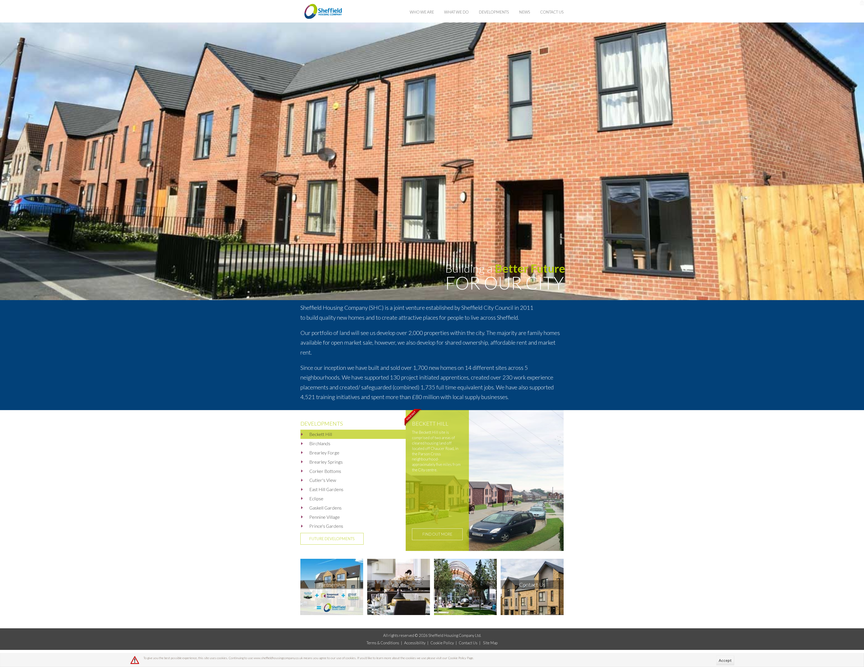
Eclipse (316, 498)
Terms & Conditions (383, 642)
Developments (494, 12)
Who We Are (422, 12)
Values (398, 584)
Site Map (490, 642)
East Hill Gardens (326, 489)
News (524, 12)
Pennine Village (324, 517)
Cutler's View (322, 480)
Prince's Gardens (326, 526)
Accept (725, 660)
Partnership (331, 584)
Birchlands (319, 443)
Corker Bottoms (325, 471)
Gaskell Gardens (325, 507)
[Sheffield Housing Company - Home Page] (323, 11)
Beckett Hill (320, 434)
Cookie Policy (442, 642)
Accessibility (414, 642)
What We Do (456, 12)
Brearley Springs (326, 462)
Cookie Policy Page (460, 658)
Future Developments (332, 538)
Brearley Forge (324, 452)
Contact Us (552, 12)
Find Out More (437, 534)
